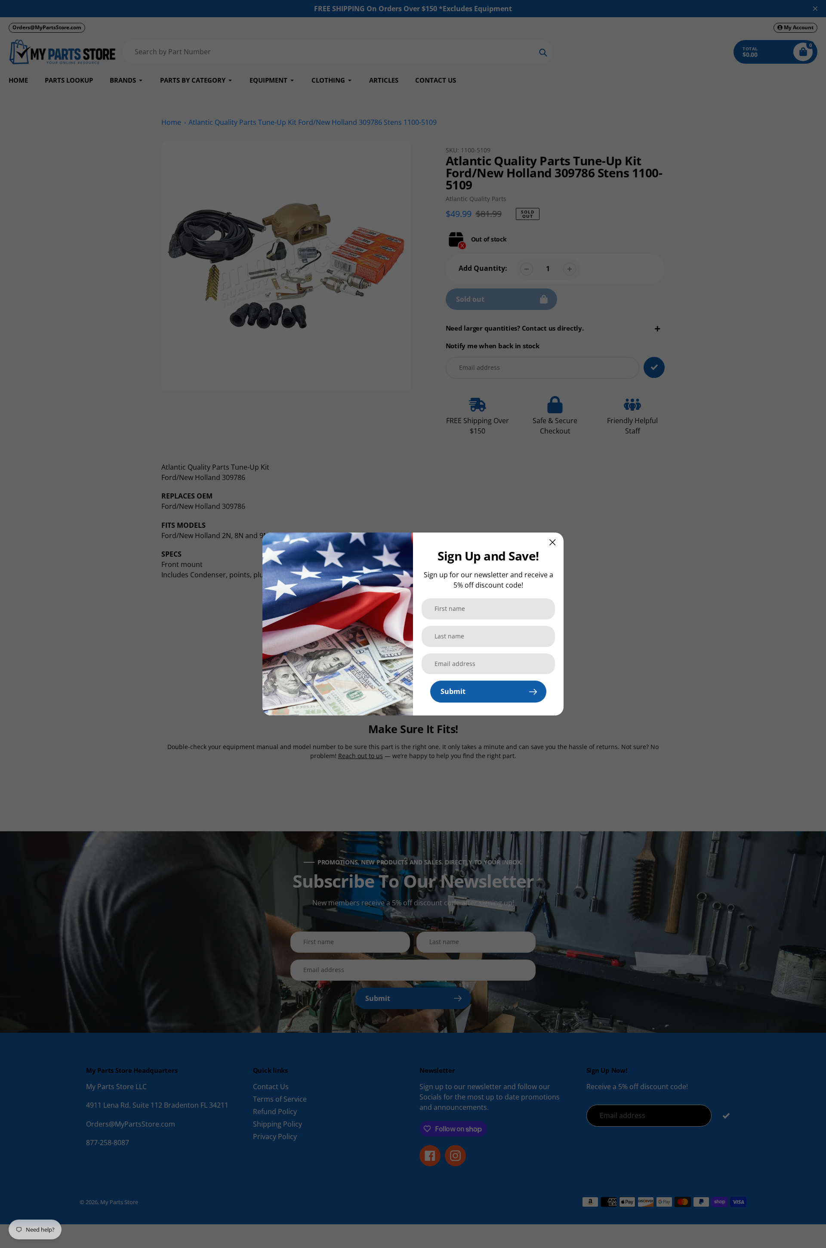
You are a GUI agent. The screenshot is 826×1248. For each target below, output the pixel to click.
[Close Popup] (552, 542)
